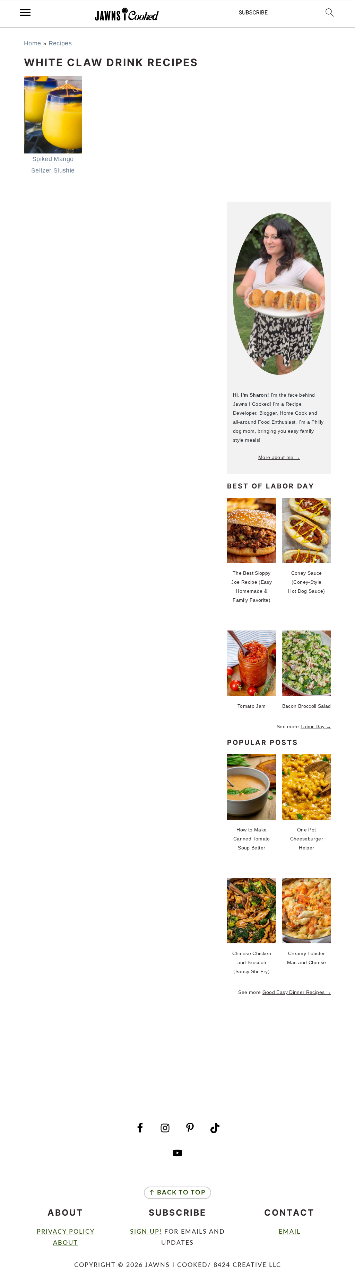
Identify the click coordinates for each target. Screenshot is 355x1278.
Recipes (60, 43)
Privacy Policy (66, 1232)
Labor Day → (316, 726)
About (65, 1243)
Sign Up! (146, 1232)
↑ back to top (177, 1193)
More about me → (279, 457)
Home (32, 43)
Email (290, 1232)
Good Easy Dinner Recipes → (296, 992)
